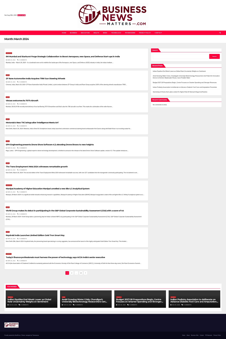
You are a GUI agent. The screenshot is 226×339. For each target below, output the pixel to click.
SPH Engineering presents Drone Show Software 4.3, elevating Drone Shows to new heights (50, 144)
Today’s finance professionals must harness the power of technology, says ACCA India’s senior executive (55, 257)
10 (81, 273)
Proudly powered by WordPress (12, 335)
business (73, 33)
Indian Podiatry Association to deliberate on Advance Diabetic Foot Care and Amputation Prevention (185, 87)
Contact (158, 33)
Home (64, 33)
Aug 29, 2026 (13, 304)
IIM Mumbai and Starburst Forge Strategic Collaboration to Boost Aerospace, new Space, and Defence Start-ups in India (63, 56)
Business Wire (194, 335)
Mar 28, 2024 (11, 260)
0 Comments (23, 60)
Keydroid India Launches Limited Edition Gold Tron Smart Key (35, 235)
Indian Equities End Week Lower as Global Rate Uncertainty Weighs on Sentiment (179, 71)
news (105, 33)
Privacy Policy (145, 33)
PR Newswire (130, 33)
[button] (220, 33)
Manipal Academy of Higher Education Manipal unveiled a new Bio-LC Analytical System (48, 188)
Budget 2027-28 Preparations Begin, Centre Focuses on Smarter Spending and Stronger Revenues (185, 82)
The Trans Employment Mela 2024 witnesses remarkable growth (37, 166)
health (96, 33)
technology (116, 33)
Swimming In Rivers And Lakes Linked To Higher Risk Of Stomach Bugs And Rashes (180, 92)
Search (155, 50)
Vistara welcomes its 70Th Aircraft (22, 100)
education (85, 33)
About (188, 335)
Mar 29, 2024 (11, 60)
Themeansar (35, 335)
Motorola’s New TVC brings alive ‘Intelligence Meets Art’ (32, 122)
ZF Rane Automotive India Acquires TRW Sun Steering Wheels (35, 78)
